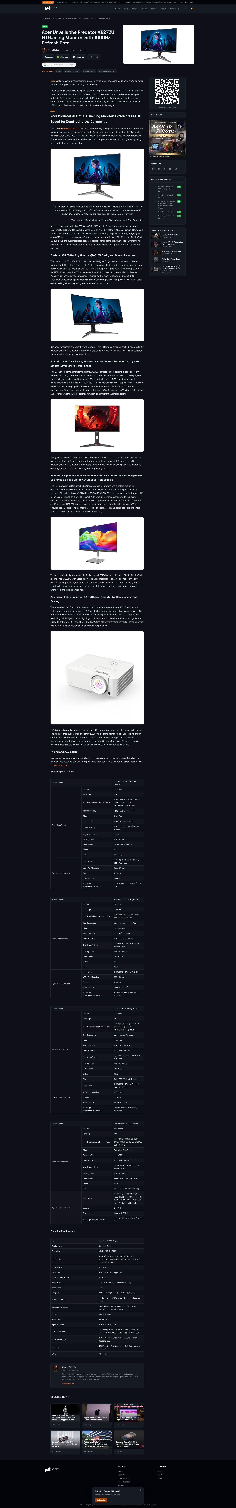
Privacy (160, 1478)
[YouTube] (170, 169)
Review (144, 9)
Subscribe (101, 1500)
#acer (58, 71)
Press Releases (124, 1482)
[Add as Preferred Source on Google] (59, 64)
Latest (180, 2)
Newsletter (189, 2)
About (163, 9)
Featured (153, 9)
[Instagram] (164, 169)
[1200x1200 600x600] (167, 157)
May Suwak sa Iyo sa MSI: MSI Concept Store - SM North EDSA (171, 268)
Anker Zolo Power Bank (171, 259)
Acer (52, 80)
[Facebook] (153, 169)
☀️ (192, 9)
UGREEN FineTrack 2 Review (165, 196)
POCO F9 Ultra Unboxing (171, 251)
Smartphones (123, 1478)
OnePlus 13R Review (165, 212)
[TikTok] (176, 169)
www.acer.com (60, 765)
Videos (134, 9)
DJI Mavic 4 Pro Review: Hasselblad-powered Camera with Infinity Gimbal (167, 204)
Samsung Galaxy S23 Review (166, 217)
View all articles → (69, 1384)
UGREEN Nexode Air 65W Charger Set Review (165, 189)
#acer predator (89, 71)
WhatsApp (62, 57)
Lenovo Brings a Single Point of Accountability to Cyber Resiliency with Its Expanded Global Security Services (123, 2)
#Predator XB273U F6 (107, 71)
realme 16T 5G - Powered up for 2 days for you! (172, 243)
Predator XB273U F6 (72, 128)
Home (117, 9)
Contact (161, 1475)
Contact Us (174, 9)
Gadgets (121, 1475)
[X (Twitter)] (159, 169)
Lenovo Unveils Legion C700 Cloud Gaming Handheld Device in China (56, 2)
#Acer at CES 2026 (72, 71)
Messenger (79, 57)
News (126, 9)
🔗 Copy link (93, 57)
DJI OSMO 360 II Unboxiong (172, 235)
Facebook (48, 57)
